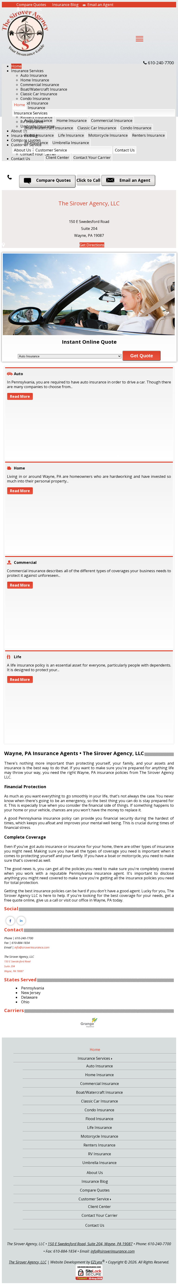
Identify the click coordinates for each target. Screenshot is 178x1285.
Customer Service (51, 150)
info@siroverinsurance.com (31, 947)
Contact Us (125, 150)
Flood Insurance (39, 135)
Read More (20, 396)
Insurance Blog (65, 4)
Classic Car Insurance (38, 93)
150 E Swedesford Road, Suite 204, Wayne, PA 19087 (90, 1243)
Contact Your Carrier (92, 157)
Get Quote (141, 355)
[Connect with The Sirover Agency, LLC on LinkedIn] (21, 925)
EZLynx (96, 1262)
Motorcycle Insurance (108, 135)
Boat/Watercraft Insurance (43, 89)
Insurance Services (27, 70)
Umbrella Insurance (70, 142)
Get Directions (91, 244)
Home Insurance (34, 80)
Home (16, 66)
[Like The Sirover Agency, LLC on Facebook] (10, 925)
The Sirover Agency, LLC (27, 1262)
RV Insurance (36, 142)
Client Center (57, 157)
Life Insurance (71, 135)
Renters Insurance (148, 135)
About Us (22, 150)
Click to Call (88, 180)
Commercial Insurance (39, 84)
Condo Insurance (136, 127)
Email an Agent (100, 4)
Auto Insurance (33, 75)
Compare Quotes (31, 4)
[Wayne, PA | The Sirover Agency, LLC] (25, 33)
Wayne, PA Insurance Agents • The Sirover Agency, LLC (74, 753)
